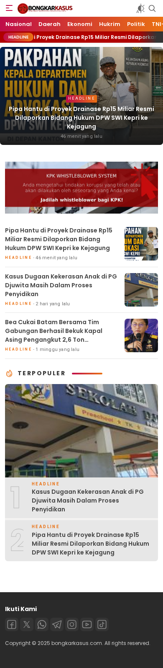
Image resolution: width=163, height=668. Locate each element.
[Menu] (9, 8)
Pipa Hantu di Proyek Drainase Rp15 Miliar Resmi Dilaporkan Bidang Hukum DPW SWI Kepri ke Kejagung (81, 118)
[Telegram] (57, 624)
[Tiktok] (102, 624)
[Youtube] (87, 624)
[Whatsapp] (41, 624)
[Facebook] (11, 624)
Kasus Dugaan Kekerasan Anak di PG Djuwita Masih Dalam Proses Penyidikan (61, 285)
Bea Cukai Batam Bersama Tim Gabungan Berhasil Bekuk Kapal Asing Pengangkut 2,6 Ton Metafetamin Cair (53, 335)
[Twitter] (26, 624)
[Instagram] (72, 624)
